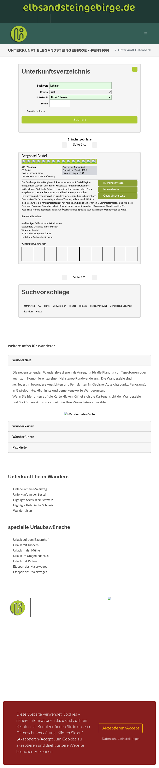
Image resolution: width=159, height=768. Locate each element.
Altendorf (28, 311)
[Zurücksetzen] (134, 69)
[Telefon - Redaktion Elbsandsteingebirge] (42, 18)
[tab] (79, 360)
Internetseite (111, 189)
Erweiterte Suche (36, 111)
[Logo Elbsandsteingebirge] (18, 33)
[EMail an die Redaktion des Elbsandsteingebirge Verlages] (55, 18)
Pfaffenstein (29, 306)
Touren (73, 306)
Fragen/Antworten (25, 668)
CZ (39, 306)
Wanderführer (23, 437)
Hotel (47, 306)
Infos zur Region (24, 673)
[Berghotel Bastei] (117, 167)
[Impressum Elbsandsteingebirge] (29, 18)
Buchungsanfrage (113, 182)
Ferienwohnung (98, 306)
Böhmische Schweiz (120, 306)
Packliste (19, 447)
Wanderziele (21, 360)
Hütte (39, 311)
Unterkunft (101, 50)
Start (80, 50)
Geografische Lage (114, 195)
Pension (68, 673)
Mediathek (20, 678)
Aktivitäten (20, 689)
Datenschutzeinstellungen (121, 738)
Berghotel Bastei (34, 156)
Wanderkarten (23, 426)
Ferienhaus (70, 684)
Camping (69, 689)
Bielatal (83, 306)
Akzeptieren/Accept (120, 728)
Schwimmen (59, 306)
